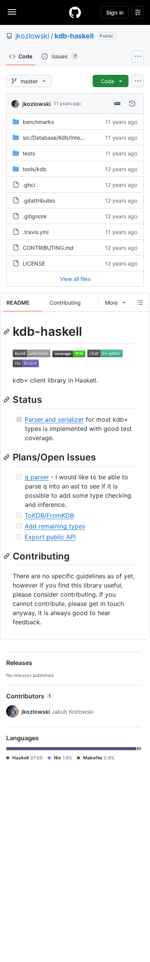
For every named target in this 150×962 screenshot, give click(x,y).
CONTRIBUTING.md (48, 247)
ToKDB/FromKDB (49, 515)
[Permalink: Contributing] (7, 556)
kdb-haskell (74, 36)
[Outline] (140, 302)
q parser (37, 477)
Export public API (50, 537)
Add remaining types (55, 526)
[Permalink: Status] (7, 399)
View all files (75, 279)
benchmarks (38, 122)
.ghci (29, 185)
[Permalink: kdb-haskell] (7, 331)
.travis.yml (35, 232)
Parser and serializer (54, 419)
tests (29, 153)
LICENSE (34, 263)
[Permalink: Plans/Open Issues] (7, 457)
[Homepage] (75, 12)
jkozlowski (32, 36)
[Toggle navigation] (12, 12)
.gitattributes (39, 200)
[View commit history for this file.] (132, 103)
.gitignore (35, 216)
